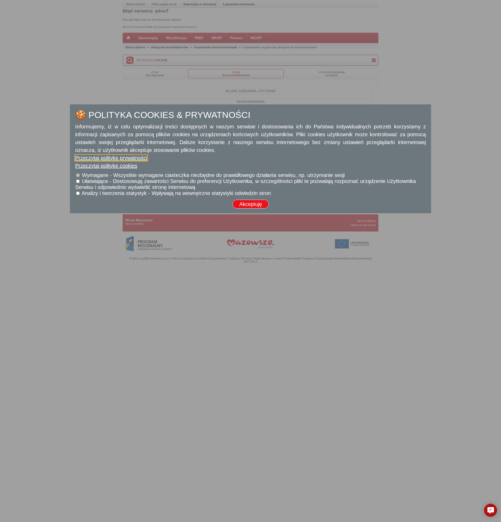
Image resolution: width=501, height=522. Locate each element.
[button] (490, 510)
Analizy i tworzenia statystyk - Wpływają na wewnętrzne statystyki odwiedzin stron (176, 193)
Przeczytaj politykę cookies (106, 166)
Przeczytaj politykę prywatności (111, 158)
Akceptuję (250, 204)
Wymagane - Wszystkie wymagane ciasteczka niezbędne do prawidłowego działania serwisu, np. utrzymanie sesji (213, 175)
